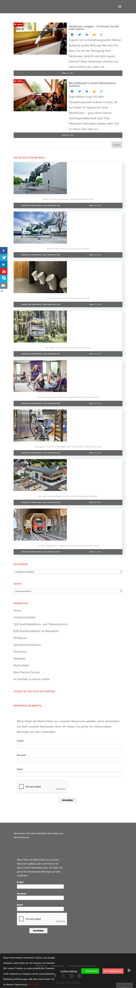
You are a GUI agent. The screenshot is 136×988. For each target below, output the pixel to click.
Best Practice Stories (27, 672)
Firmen (19, 24)
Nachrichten (21, 665)
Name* (20, 769)
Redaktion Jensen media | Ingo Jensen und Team (41, 205)
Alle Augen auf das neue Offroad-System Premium (68, 347)
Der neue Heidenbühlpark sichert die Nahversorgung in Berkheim (68, 496)
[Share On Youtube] (3, 271)
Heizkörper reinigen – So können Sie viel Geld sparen (94, 28)
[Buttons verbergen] (1, 291)
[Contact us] (3, 285)
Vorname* (22, 755)
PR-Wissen (20, 638)
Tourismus (20, 651)
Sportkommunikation (27, 645)
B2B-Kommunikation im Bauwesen (36, 631)
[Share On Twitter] (3, 257)
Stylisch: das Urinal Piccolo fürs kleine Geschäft (68, 298)
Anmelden (67, 800)
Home (17, 610)
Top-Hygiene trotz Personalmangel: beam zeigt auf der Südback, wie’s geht (68, 446)
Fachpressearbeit (24, 617)
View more (33, 984)
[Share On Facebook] (3, 250)
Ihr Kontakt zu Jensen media (32, 679)
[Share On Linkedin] (3, 264)
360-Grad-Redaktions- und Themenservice (41, 624)
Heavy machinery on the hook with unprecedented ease (68, 199)
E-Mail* (20, 740)
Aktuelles (20, 658)
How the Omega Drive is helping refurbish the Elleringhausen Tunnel (68, 545)
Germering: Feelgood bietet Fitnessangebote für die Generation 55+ (68, 397)
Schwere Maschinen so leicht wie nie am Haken (68, 248)
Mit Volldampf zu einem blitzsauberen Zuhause (92, 84)
